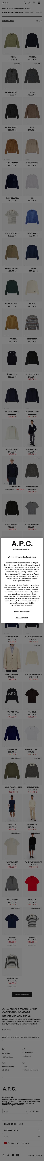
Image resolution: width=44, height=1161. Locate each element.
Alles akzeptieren (22, 618)
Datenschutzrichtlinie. (25, 605)
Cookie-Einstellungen (22, 612)
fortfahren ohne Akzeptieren (21, 549)
